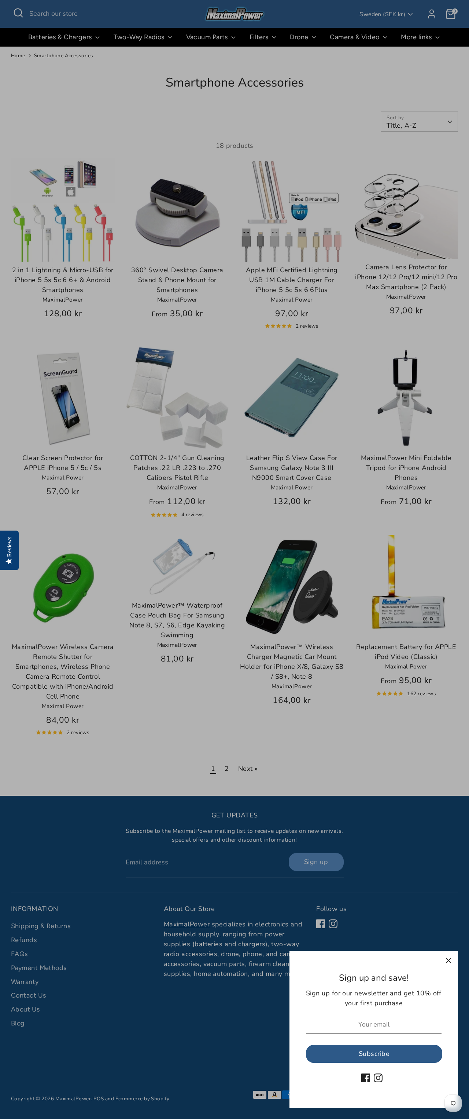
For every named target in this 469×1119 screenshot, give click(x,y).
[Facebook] (365, 1078)
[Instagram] (378, 1078)
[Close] (448, 960)
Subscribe (374, 1053)
